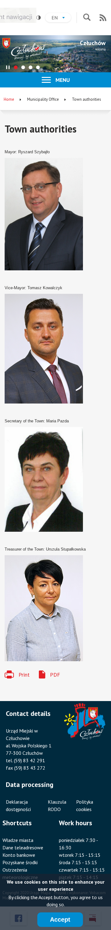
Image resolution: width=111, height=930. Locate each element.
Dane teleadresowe (22, 847)
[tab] (16, 67)
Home (9, 99)
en (61, 18)
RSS (103, 17)
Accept (60, 919)
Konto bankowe (18, 855)
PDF (55, 674)
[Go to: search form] (86, 18)
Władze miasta (17, 840)
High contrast (38, 17)
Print (24, 674)
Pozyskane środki (20, 862)
